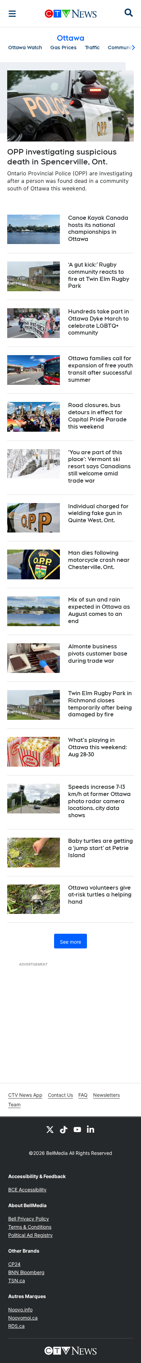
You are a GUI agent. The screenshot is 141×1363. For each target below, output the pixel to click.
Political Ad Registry (30, 1235)
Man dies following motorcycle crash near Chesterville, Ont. (99, 560)
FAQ (83, 1095)
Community (121, 47)
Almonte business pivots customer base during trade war (97, 653)
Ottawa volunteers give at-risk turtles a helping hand (99, 895)
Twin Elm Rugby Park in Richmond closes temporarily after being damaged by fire (100, 704)
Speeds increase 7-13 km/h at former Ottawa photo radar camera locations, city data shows (99, 801)
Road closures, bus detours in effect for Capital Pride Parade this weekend (97, 416)
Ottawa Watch (25, 47)
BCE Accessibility (27, 1189)
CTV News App (25, 1095)
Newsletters (106, 1095)
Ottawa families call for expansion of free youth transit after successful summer (100, 369)
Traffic (92, 47)
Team (14, 1104)
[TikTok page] (64, 1129)
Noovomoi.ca (23, 1318)
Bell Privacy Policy (28, 1219)
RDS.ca (16, 1326)
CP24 (14, 1264)
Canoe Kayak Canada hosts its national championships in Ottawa (98, 228)
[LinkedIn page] (91, 1129)
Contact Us (60, 1095)
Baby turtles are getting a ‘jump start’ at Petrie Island (100, 848)
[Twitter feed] (50, 1129)
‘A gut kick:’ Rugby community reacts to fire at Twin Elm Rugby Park (98, 275)
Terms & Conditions (29, 1227)
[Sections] (12, 14)
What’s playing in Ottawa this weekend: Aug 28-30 (97, 747)
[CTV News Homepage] (71, 14)
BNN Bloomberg (26, 1272)
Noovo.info (20, 1309)
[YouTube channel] (77, 1129)
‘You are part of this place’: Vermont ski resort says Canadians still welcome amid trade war (99, 466)
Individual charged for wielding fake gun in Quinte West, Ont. (98, 513)
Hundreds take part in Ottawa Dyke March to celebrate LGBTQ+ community (98, 322)
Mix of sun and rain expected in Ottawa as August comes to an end (99, 610)
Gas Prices (63, 47)
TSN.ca (16, 1280)
